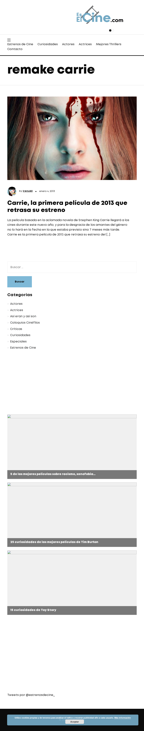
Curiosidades (48, 44)
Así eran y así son (23, 316)
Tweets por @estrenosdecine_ (31, 695)
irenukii (28, 191)
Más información (122, 717)
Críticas (16, 329)
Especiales (18, 341)
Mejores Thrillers (108, 44)
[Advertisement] (72, 383)
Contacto (14, 49)
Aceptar (74, 721)
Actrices (85, 44)
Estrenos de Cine (20, 44)
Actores (68, 44)
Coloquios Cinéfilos (25, 322)
